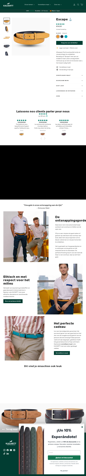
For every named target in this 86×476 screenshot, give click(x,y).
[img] (43, 114)
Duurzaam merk (62, 80)
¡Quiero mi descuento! (64, 457)
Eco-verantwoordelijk (13, 301)
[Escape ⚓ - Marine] (6, 392)
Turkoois (66, 36)
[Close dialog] (82, 427)
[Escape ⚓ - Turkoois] (8, 392)
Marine (62, 36)
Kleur (61, 33)
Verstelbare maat (44, 4)
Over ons (57, 4)
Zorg (58, 96)
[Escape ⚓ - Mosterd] (4, 392)
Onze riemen (29, 4)
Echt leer (60, 85)
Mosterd (58, 36)
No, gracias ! (64, 471)
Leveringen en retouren (65, 91)
